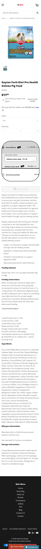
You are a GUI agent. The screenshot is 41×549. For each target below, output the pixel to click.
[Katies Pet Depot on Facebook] (29, 533)
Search (5, 529)
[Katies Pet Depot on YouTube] (37, 533)
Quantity (5, 126)
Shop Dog (20, 491)
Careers (20, 516)
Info (20, 507)
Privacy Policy (32, 529)
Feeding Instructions (10, 279)
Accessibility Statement (17, 529)
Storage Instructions (10, 444)
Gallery (20, 504)
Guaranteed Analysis (10, 308)
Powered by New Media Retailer (20, 541)
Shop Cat (20, 494)
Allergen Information (11, 426)
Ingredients (7, 344)
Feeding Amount (9, 268)
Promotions (20, 500)
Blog (20, 510)
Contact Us (20, 513)
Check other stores (33, 100)
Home (3, 18)
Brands (20, 497)
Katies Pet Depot (22, 539)
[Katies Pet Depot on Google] (33, 533)
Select (4, 116)
